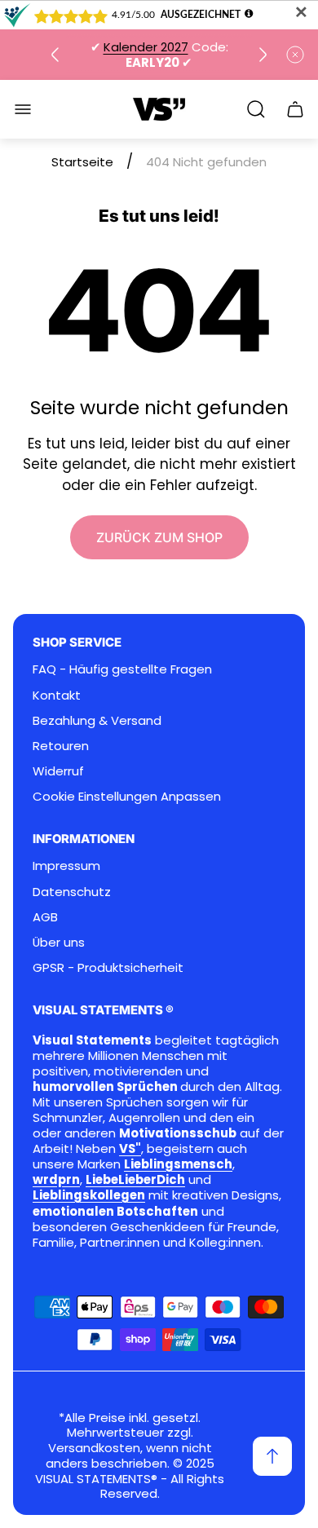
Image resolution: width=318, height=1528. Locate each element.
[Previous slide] (55, 54)
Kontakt (57, 695)
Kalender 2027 (146, 46)
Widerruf (58, 770)
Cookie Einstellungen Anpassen (127, 796)
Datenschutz (72, 891)
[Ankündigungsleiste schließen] (295, 54)
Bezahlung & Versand (97, 720)
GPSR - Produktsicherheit (108, 967)
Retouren (61, 745)
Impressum (66, 865)
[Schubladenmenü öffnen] (23, 109)
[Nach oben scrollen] (272, 1456)
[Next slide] (262, 54)
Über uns (59, 942)
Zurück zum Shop (159, 537)
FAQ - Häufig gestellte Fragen (122, 669)
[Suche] (256, 109)
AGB (45, 916)
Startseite (82, 162)
